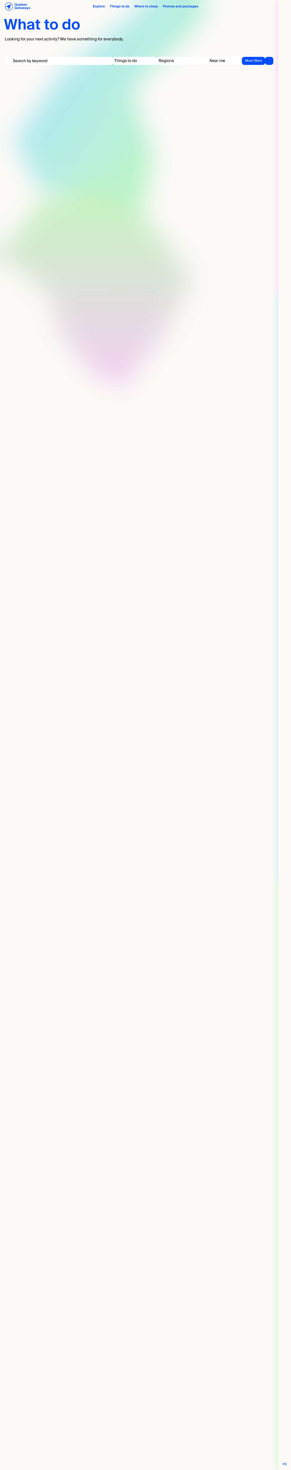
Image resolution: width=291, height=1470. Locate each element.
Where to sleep (146, 6)
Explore (99, 6)
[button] (134, 61)
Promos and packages (180, 6)
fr (285, 1464)
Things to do (119, 6)
